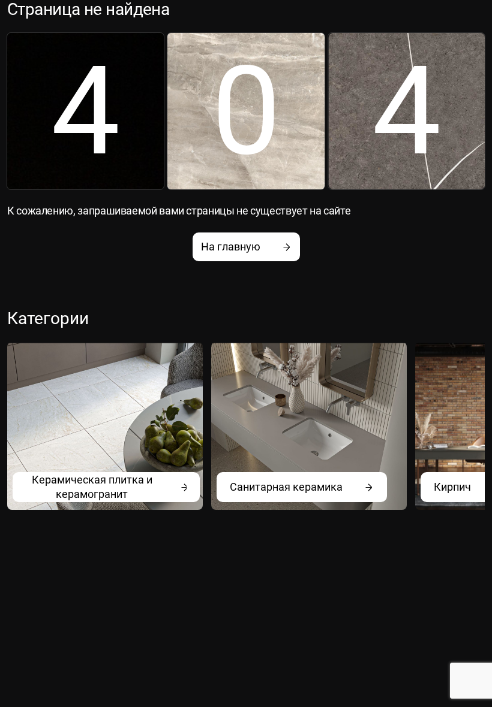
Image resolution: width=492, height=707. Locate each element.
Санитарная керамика (286, 487)
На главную (230, 246)
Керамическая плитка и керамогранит (92, 486)
